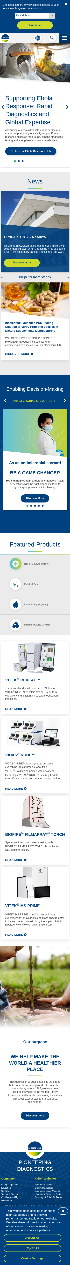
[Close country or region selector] (66, 4)
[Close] (63, 1211)
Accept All (32, 1237)
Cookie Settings (32, 1258)
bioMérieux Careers (44, 1184)
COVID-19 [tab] (43, 506)
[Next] (67, 107)
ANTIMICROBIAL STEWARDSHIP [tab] (35, 400)
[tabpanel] (35, 790)
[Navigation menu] (64, 38)
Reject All (32, 1248)
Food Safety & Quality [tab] (36, 604)
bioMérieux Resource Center (48, 1194)
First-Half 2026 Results (25, 237)
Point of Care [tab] (31, 584)
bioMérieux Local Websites (47, 1191)
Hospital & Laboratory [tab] (36, 563)
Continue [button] (35, 25)
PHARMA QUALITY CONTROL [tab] (39, 506)
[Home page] (5, 38)
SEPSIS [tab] (31, 506)
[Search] (52, 38)
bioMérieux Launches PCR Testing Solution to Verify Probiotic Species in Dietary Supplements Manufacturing (31, 326)
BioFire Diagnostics (44, 1188)
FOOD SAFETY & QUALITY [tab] (35, 506)
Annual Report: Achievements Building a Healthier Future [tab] (23, 161)
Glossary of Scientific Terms (48, 1197)
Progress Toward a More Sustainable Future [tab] (19, 161)
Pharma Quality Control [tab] (37, 624)
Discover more (22, 262)
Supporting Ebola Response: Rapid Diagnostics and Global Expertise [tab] (15, 161)
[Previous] (2, 107)
